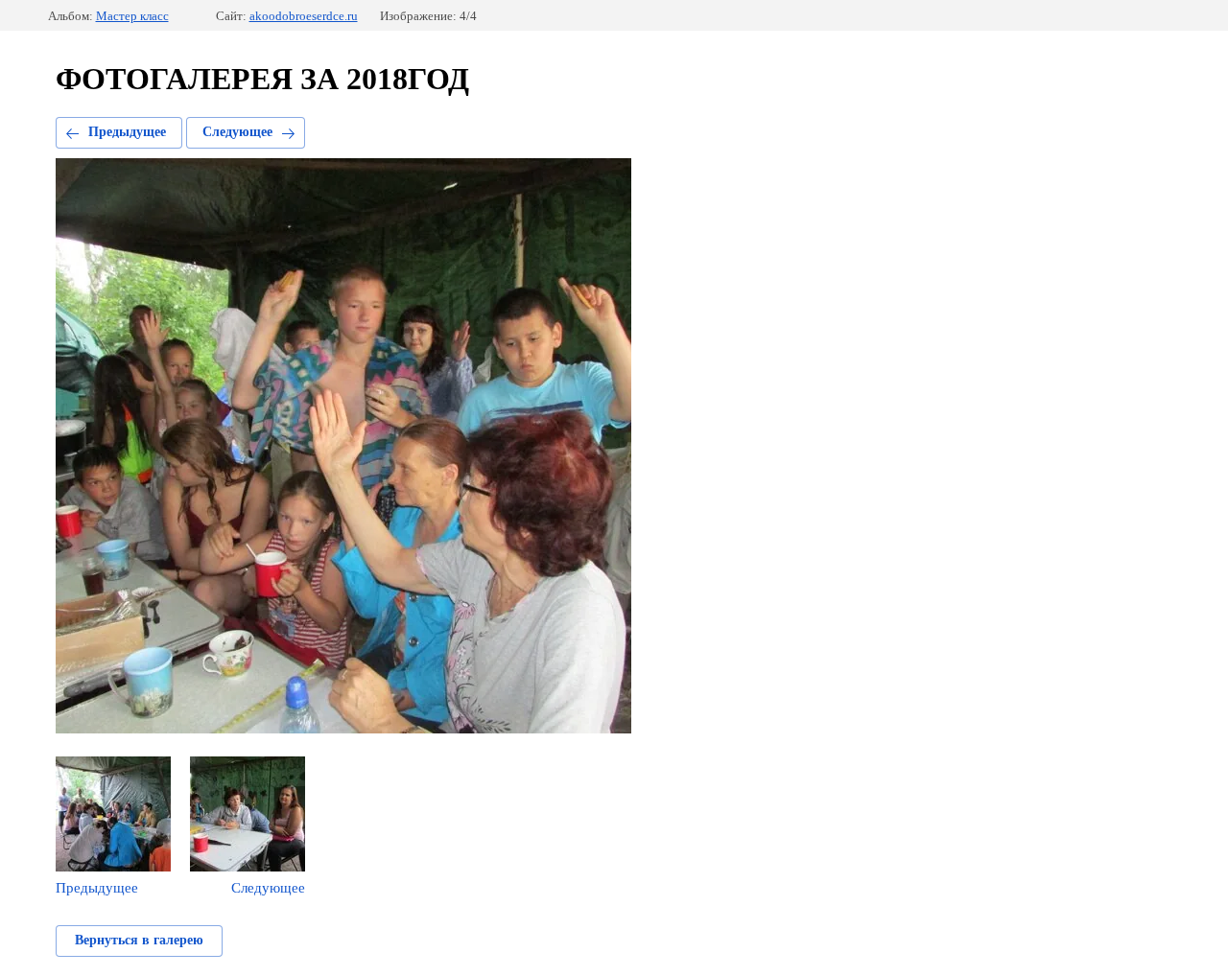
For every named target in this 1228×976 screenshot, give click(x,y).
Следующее (237, 132)
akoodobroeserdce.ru (303, 16)
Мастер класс (132, 16)
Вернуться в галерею (139, 940)
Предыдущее (127, 132)
